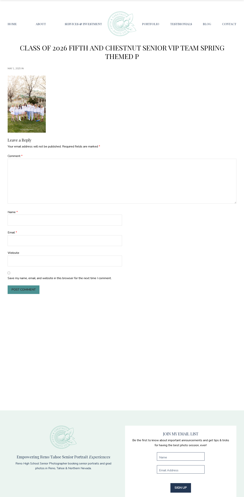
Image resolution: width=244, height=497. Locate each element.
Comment (15, 156)
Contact (229, 24)
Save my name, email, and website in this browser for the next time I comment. (60, 278)
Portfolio (150, 24)
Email (12, 232)
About (41, 24)
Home (12, 24)
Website (13, 253)
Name (13, 212)
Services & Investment (83, 24)
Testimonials (181, 24)
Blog (207, 24)
